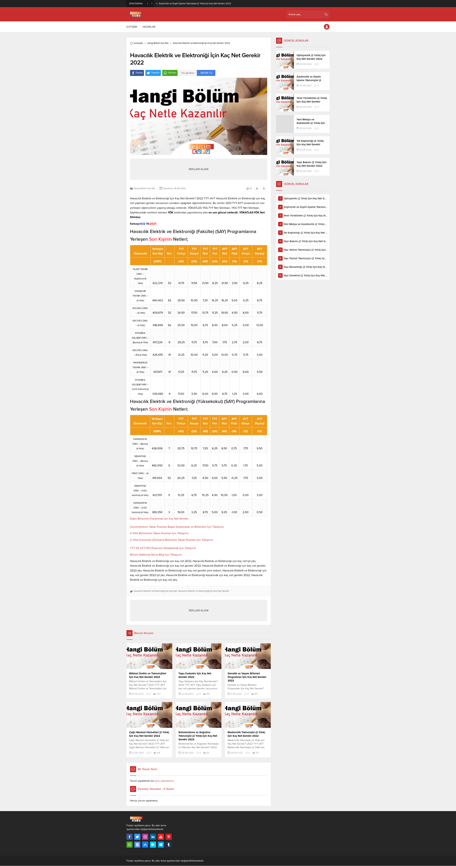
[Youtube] (161, 837)
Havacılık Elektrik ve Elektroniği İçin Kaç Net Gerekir (203, 591)
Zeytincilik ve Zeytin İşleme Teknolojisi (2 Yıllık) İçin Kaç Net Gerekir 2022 (195, 3)
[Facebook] (129, 837)
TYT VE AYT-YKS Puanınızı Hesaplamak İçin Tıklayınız (163, 548)
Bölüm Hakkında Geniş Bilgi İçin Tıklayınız (156, 554)
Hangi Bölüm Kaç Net (158, 43)
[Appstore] (145, 845)
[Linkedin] (153, 837)
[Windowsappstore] (161, 845)
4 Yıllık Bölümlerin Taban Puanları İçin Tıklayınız (159, 533)
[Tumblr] (169, 845)
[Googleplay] (153, 845)
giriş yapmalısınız (164, 780)
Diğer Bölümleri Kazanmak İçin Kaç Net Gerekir (159, 518)
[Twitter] (137, 837)
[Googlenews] (137, 845)
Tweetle (155, 72)
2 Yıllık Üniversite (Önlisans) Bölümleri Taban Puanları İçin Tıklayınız (171, 540)
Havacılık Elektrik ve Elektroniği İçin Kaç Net (155, 591)
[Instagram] (145, 837)
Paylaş (139, 72)
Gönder (172, 72)
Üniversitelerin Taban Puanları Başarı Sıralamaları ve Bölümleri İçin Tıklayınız (177, 527)
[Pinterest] (169, 837)
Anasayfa (138, 43)
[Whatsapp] (129, 845)
